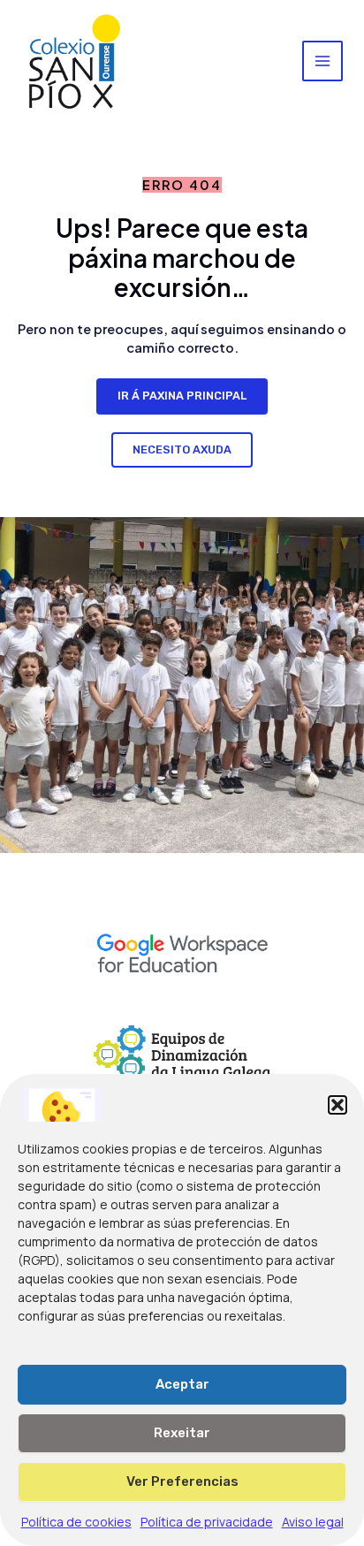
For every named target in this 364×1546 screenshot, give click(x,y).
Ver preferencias (182, 1481)
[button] (337, 1105)
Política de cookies (76, 1521)
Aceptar (182, 1384)
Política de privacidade (206, 1521)
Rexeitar (182, 1433)
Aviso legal (313, 1521)
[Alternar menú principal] (322, 61)
